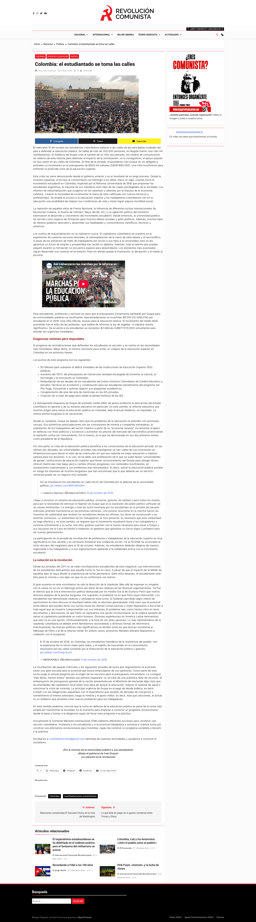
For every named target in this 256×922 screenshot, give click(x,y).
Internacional (101, 34)
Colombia (40, 56)
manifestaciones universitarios (80, 796)
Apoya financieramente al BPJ (199, 917)
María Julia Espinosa (47, 70)
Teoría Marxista (147, 34)
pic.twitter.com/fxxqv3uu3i (56, 652)
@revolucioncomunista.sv (189, 132)
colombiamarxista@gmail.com (67, 738)
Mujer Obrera (125, 34)
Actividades (172, 34)
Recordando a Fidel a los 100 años (73, 865)
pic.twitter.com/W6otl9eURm (67, 485)
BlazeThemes (85, 917)
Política (74, 56)
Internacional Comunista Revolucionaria (73, 855)
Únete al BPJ (175, 917)
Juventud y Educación (58, 56)
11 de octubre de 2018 (94, 659)
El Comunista (126, 848)
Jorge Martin (60, 870)
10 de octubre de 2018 (100, 492)
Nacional (79, 34)
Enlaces (220, 917)
